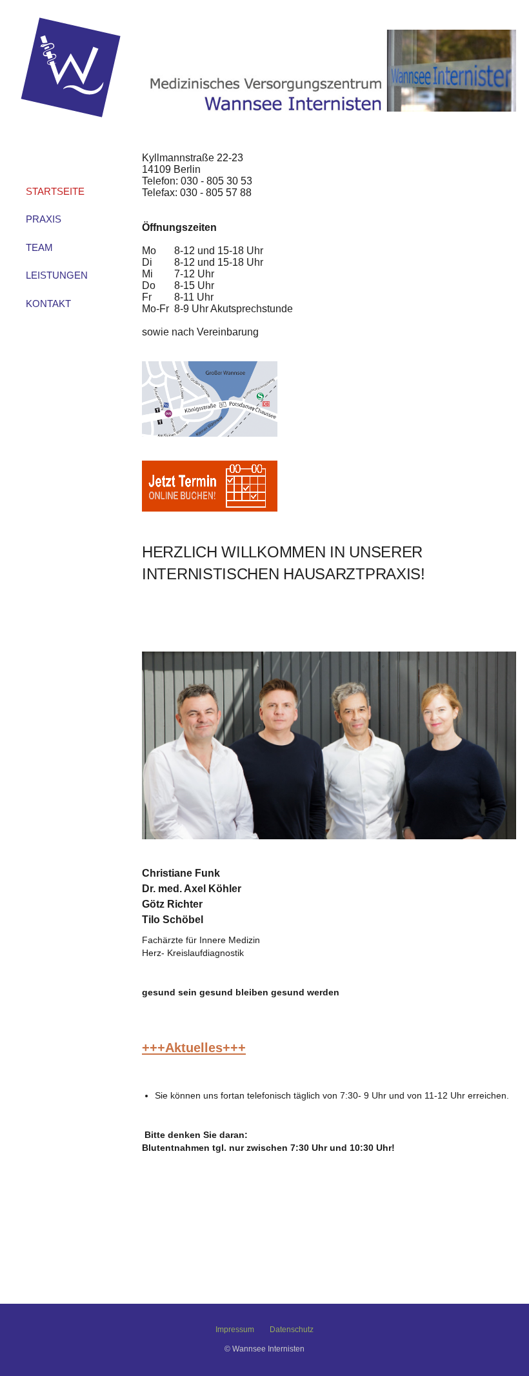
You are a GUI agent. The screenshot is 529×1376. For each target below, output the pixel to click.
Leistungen (57, 275)
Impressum (234, 1329)
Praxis (43, 219)
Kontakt (48, 303)
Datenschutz (292, 1329)
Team (39, 247)
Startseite (55, 191)
